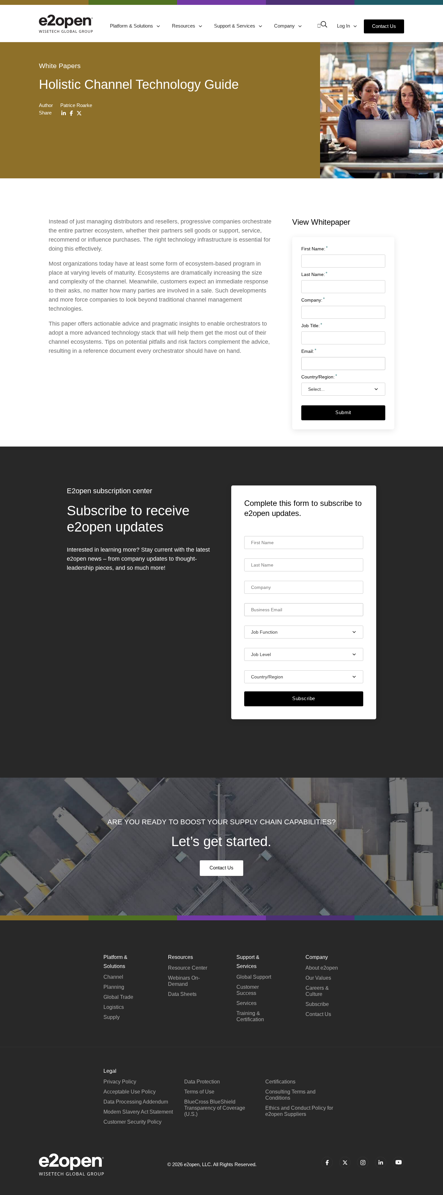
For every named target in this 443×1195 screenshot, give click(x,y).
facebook (327, 1162)
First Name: (313, 248)
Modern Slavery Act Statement (138, 1112)
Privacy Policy (119, 1081)
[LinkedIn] (63, 113)
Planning (113, 987)
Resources (184, 26)
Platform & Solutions (132, 26)
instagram (362, 1162)
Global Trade (118, 997)
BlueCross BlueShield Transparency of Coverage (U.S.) (214, 1108)
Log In (344, 26)
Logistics (113, 1007)
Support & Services (235, 26)
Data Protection (202, 1081)
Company (285, 26)
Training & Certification (250, 1016)
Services (246, 1003)
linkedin (380, 1162)
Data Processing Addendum (135, 1102)
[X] (79, 113)
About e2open (321, 968)
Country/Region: (318, 376)
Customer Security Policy (132, 1122)
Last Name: (313, 274)
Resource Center (187, 968)
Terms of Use (199, 1091)
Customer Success (247, 990)
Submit (343, 412)
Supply (111, 1017)
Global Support (253, 977)
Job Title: (310, 325)
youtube (398, 1162)
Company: (311, 300)
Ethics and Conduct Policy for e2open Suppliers (299, 1111)
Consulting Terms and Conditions (290, 1095)
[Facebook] (71, 113)
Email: (307, 351)
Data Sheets (182, 994)
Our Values (318, 978)
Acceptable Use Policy (129, 1091)
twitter (345, 1162)
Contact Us (384, 26)
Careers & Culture (317, 991)
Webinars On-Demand (184, 981)
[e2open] (66, 23)
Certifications (280, 1081)
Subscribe (303, 698)
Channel (113, 977)
